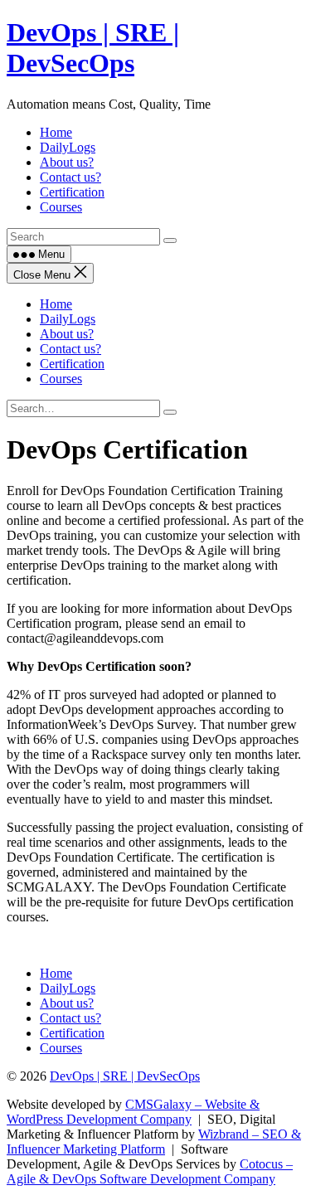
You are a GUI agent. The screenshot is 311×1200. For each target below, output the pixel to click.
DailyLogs (67, 319)
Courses (61, 379)
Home (56, 304)
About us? (67, 334)
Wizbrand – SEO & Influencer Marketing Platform (154, 1141)
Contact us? (70, 349)
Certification (72, 364)
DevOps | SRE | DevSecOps (93, 47)
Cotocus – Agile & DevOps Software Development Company (150, 1171)
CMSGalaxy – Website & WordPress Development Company (133, 1111)
